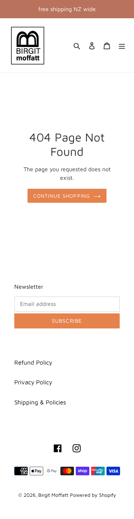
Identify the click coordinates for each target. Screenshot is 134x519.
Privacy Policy (33, 382)
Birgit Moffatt (53, 495)
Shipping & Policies (40, 402)
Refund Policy (33, 362)
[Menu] (121, 45)
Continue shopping (61, 196)
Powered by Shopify (93, 495)
